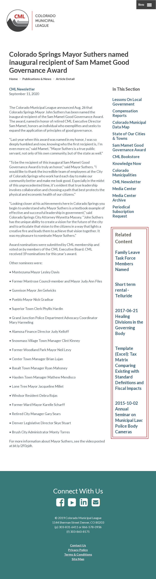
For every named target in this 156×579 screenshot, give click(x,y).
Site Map (78, 559)
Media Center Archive (124, 197)
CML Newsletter (126, 181)
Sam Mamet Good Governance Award (129, 147)
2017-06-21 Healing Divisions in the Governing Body (129, 322)
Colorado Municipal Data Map (129, 124)
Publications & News (37, 79)
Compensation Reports (125, 113)
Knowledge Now (126, 163)
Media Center (124, 188)
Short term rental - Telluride (125, 290)
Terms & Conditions (78, 554)
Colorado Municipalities (124, 172)
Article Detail (65, 79)
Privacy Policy (78, 550)
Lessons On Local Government (127, 101)
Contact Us (78, 545)
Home (13, 79)
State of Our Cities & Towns (128, 136)
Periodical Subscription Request (123, 211)
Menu (141, 4)
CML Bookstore (125, 156)
